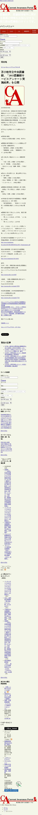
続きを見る (4, 430)
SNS (7, 303)
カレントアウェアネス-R (8, 302)
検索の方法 (7, 764)
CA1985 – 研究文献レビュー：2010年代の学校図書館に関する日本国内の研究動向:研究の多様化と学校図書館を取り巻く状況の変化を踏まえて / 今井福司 (16, 359)
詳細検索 (2, 39)
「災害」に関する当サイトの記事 (7, 689)
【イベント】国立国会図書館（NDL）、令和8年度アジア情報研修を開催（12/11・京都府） (8, 552)
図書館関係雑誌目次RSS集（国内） (8, 743)
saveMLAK (7, 718)
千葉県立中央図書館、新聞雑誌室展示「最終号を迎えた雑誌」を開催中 (7, 527)
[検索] (0, 38)
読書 (3, 305)
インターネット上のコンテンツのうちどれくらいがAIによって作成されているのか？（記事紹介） (7, 514)
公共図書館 (21, 302)
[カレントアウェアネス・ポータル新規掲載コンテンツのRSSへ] (11, 739)
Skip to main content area (6, 0)
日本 (16, 302)
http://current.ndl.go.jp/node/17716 (10, 297)
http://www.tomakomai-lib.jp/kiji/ (10, 258)
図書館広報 (17, 303)
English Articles (34, 31)
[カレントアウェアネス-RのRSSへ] (5, 570)
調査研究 (26, 31)
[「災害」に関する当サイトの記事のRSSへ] (7, 692)
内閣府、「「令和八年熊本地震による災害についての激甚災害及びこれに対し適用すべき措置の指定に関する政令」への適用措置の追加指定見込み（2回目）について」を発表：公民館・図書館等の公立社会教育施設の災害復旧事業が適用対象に (7, 488)
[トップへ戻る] (0, 814)
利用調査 (11, 303)
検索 (2, 57)
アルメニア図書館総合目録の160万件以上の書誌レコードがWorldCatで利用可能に (8, 539)
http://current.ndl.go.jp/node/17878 (10, 286)
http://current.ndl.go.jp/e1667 (9, 274)
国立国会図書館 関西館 (7, 771)
